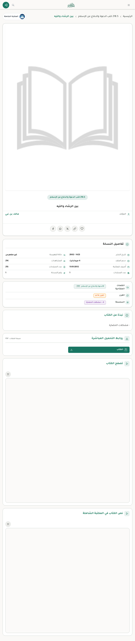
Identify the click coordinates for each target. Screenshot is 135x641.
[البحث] (13, 5)
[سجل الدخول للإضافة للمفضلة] (82, 229)
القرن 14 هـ (99, 295)
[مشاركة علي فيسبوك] (53, 229)
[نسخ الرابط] (75, 229)
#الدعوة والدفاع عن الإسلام (90, 286)
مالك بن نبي (12, 214)
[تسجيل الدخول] (6, 5)
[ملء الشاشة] (8, 374)
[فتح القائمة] (128, 5)
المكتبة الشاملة (11, 17)
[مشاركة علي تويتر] (67, 229)
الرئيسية (127, 16)
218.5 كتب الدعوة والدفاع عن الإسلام (98, 16)
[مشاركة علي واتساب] (60, 229)
